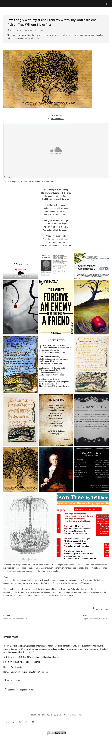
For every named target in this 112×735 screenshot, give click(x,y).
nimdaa (12, 30)
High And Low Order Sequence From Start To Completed (25, 672)
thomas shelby (24, 38)
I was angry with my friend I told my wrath (48, 35)
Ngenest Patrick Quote (12, 667)
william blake (35, 38)
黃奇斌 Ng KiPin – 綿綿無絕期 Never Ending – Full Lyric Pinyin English (31, 657)
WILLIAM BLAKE (57, 118)
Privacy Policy (77, 715)
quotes (40, 30)
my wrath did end (72, 35)
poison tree (89, 35)
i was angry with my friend (21, 35)
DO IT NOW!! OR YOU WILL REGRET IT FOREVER (21, 662)
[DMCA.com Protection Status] (56, 732)
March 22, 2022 (25, 30)
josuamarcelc (36, 715)
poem (82, 35)
